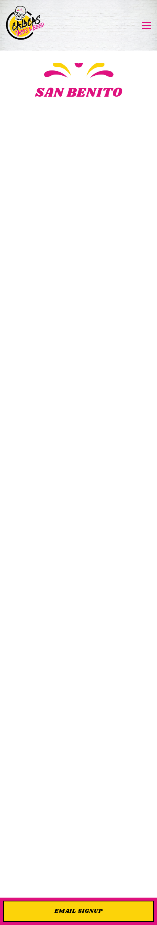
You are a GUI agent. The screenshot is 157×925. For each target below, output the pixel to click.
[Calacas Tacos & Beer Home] (25, 25)
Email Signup (78, 911)
